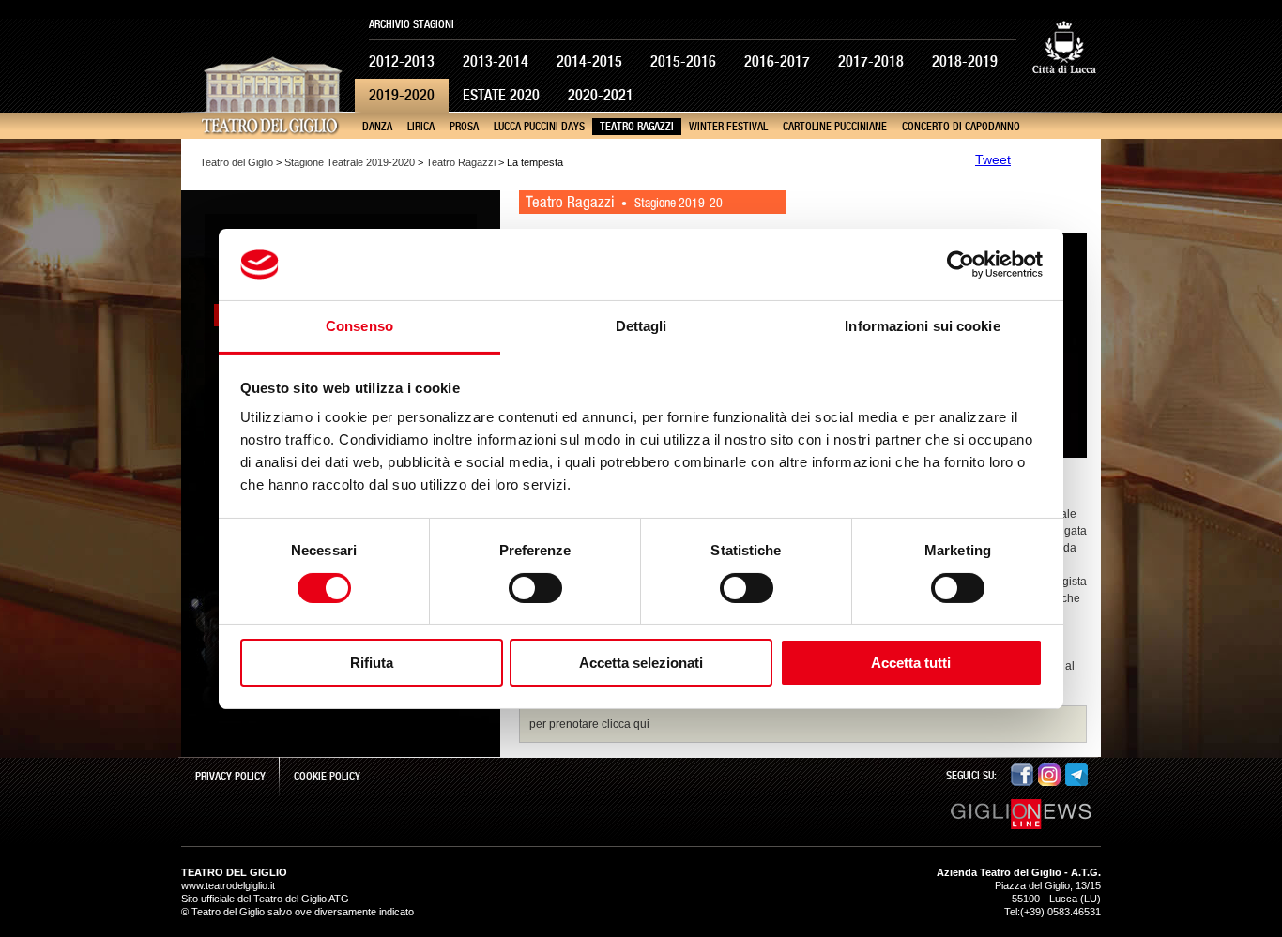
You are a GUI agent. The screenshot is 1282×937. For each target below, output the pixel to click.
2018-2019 (965, 61)
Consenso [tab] (359, 326)
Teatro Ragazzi (637, 126)
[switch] (535, 588)
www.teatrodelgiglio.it (228, 885)
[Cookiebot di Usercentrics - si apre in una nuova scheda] (960, 264)
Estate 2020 (501, 95)
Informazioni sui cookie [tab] (922, 326)
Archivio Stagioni (411, 24)
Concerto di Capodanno (961, 126)
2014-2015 (589, 61)
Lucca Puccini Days (539, 126)
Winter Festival (728, 126)
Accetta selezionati (641, 663)
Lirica (421, 126)
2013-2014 (495, 61)
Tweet (993, 159)
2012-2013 (402, 61)
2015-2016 (683, 61)
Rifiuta (371, 663)
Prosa (464, 126)
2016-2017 (777, 61)
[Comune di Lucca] (1064, 88)
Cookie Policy (327, 776)
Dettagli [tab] (641, 326)
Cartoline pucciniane (835, 126)
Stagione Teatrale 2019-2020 (349, 162)
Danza (377, 126)
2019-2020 (402, 95)
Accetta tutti (911, 663)
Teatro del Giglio (236, 162)
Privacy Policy (230, 776)
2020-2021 (600, 95)
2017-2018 (871, 61)
